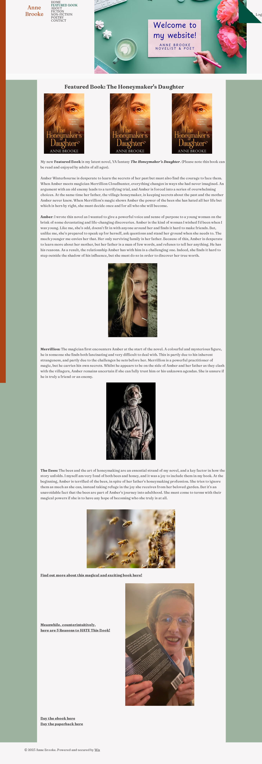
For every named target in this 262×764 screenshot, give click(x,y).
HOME (56, 2)
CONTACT (58, 20)
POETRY (57, 17)
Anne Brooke (34, 10)
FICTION (57, 11)
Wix (97, 750)
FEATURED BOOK (64, 5)
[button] (189, 701)
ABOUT (56, 8)
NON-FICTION (62, 14)
